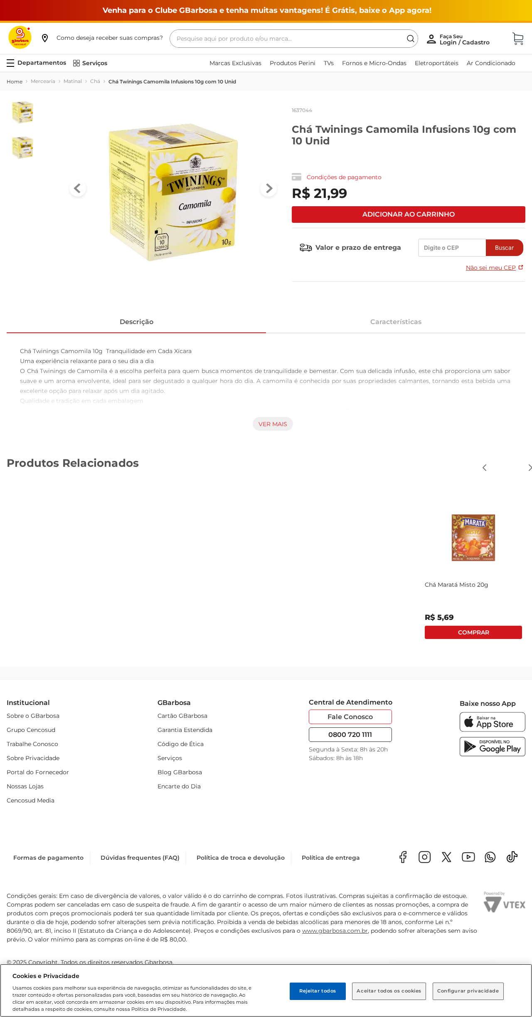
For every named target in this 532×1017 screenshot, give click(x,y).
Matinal (73, 81)
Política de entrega (331, 857)
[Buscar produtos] (411, 38)
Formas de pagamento (48, 857)
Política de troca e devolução (241, 857)
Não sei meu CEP (491, 267)
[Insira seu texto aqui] (490, 858)
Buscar (504, 247)
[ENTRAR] (465, 39)
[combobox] (294, 38)
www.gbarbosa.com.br (335, 930)
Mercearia (43, 81)
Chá (95, 81)
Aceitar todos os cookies (389, 991)
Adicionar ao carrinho (408, 214)
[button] (101, 37)
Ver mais (273, 424)
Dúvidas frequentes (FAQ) (140, 857)
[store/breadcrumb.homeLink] (14, 81)
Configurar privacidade (468, 991)
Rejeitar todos (317, 991)
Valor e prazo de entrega (358, 247)
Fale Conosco (350, 717)
